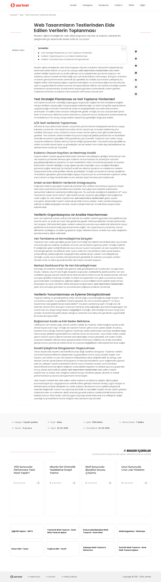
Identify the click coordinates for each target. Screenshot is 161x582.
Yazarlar (51, 576)
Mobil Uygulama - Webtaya (132, 531)
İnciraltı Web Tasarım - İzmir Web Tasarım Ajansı (132, 548)
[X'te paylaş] (135, 72)
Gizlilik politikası (70, 576)
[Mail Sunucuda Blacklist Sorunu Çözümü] (109, 483)
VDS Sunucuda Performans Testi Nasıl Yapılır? (24, 470)
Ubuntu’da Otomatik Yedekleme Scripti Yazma (62, 470)
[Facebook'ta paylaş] (135, 79)
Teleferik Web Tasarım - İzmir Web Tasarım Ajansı (61, 531)
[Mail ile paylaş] (135, 65)
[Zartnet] (20, 5)
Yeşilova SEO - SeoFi (56, 549)
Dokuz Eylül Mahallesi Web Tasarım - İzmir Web (95, 531)
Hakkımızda (35, 576)
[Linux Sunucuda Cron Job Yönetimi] (145, 483)
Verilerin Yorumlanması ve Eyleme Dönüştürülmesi (65, 59)
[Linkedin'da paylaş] (135, 94)
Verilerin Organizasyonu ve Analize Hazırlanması (64, 56)
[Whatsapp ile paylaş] (135, 51)
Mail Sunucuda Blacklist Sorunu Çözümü (95, 470)
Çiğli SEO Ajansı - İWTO (22, 531)
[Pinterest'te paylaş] (135, 86)
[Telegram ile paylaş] (135, 58)
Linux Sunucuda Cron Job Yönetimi (132, 468)
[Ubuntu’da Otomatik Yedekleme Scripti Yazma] (73, 483)
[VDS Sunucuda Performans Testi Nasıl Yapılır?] (38, 483)
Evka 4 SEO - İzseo (19, 549)
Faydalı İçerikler (30, 422)
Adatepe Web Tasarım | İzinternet (94, 548)
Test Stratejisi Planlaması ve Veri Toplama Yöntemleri (66, 52)
